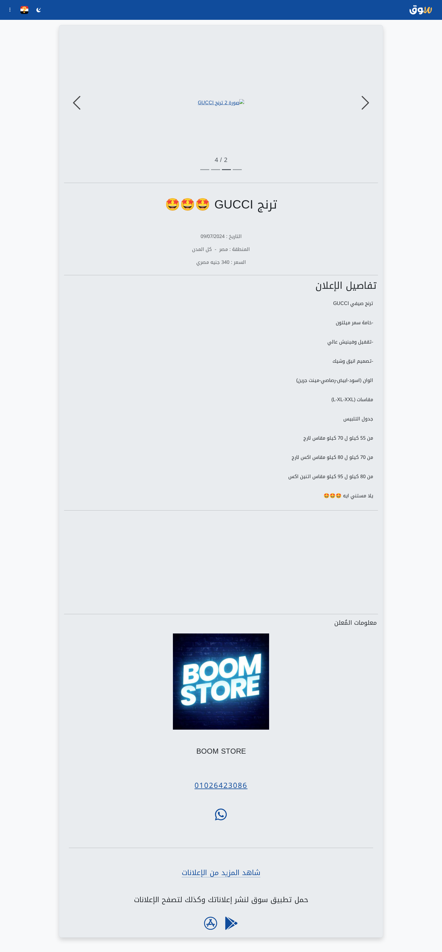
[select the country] (24, 10)
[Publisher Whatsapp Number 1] (221, 814)
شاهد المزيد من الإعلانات (221, 873)
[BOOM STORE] (221, 682)
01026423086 (221, 785)
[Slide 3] (204, 169)
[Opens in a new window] (221, 102)
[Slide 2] (215, 169)
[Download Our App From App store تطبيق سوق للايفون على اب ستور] (210, 923)
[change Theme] (38, 11)
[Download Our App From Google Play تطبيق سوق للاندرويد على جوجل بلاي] (231, 923)
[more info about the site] (10, 10)
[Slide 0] (237, 169)
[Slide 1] (226, 169)
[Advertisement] (221, 562)
